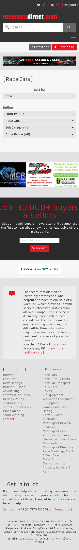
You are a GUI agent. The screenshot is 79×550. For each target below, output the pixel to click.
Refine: (8, 107)
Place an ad (66, 47)
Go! (69, 27)
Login (53, 5)
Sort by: (39, 89)
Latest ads (41, 47)
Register (70, 5)
